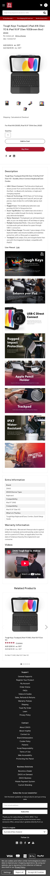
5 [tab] (29, 664)
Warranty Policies (25, 701)
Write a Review (20, 36)
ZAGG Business (25, 778)
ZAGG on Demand (25, 774)
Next (46, 627)
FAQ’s (25, 690)
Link (18, 247)
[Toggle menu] (3, 5)
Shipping (25, 704)
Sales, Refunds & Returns (25, 697)
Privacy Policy (25, 715)
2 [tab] (23, 664)
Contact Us (25, 734)
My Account (25, 683)
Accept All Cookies (36, 872)
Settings (7, 872)
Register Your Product (25, 680)
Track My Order (25, 708)
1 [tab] (21, 664)
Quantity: (8, 131)
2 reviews (19, 643)
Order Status (25, 687)
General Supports (25, 676)
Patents (25, 745)
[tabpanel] (25, 627)
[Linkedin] (14, 156)
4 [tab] (27, 664)
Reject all (19, 872)
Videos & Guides (25, 694)
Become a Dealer (25, 771)
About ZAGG (25, 727)
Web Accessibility (25, 755)
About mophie (25, 731)
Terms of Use (25, 752)
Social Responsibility (25, 748)
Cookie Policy (25, 741)
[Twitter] (10, 156)
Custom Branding (25, 785)
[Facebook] (6, 156)
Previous (3, 627)
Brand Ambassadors (25, 738)
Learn (25, 711)
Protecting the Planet (25, 759)
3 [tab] (25, 664)
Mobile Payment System (25, 781)
